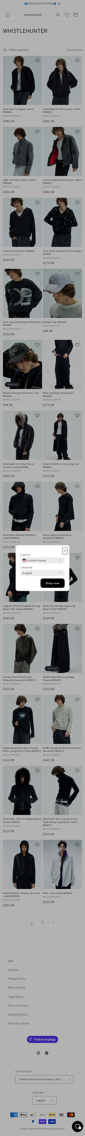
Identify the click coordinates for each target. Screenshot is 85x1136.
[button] (64, 550)
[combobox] (34, 560)
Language (26, 567)
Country (25, 554)
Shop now (53, 583)
